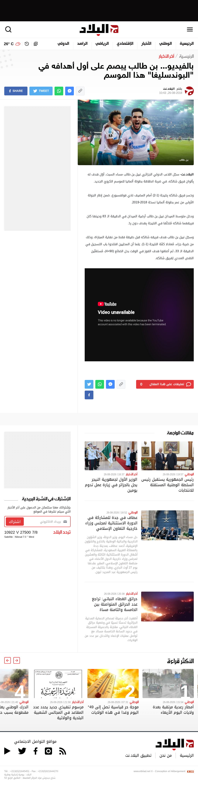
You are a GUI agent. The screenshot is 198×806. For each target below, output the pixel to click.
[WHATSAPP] (59, 91)
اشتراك (15, 521)
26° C (9, 44)
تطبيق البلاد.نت (138, 755)
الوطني (165, 43)
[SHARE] (89, 395)
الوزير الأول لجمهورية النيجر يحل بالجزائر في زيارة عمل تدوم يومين (111, 485)
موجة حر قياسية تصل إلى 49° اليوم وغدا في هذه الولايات (113, 709)
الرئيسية (187, 43)
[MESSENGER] (69, 91)
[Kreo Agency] (190, 771)
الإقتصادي (125, 43)
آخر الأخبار (131, 474)
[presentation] (16, 660)
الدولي (63, 43)
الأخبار (146, 43)
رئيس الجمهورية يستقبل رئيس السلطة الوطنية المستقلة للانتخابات (167, 485)
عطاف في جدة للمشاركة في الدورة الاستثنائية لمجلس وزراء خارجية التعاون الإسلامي (111, 523)
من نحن (166, 755)
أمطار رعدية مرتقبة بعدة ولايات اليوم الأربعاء (173, 709)
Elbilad (99, 30)
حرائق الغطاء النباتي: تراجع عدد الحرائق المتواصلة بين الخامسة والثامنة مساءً (114, 604)
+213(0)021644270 (48, 771)
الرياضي (102, 43)
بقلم (170, 91)
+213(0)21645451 (19, 771)
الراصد (82, 43)
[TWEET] (89, 384)
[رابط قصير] (80, 91)
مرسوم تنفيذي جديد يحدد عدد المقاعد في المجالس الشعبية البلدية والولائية (58, 712)
